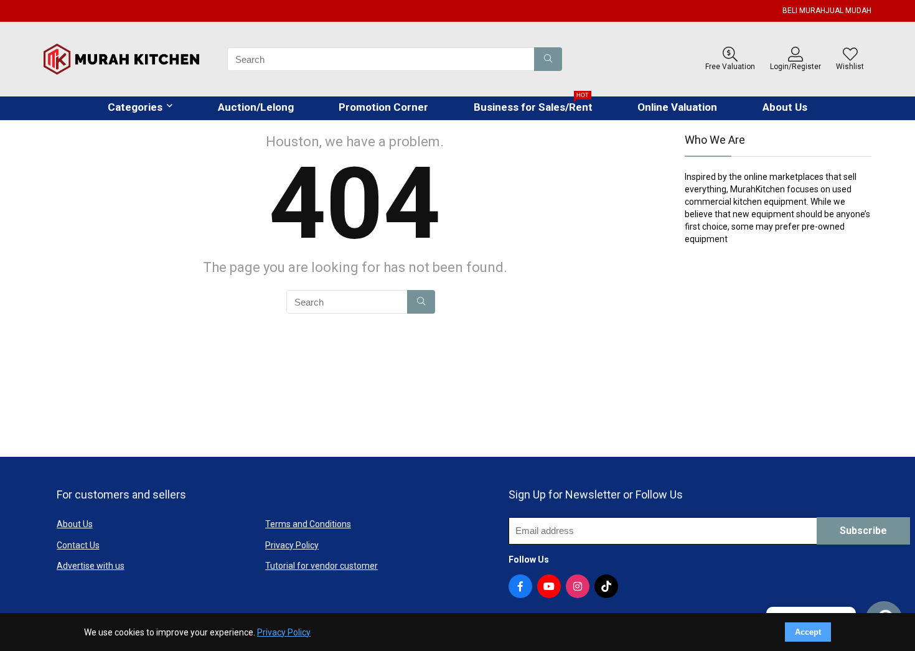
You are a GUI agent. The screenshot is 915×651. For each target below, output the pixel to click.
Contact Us (78, 545)
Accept (808, 632)
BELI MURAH (803, 10)
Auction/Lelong (256, 107)
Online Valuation (677, 107)
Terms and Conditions (308, 524)
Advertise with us (90, 566)
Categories (135, 107)
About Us (784, 107)
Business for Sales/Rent (533, 104)
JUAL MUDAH (848, 10)
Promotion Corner (383, 107)
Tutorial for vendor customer (321, 566)
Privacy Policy (292, 545)
